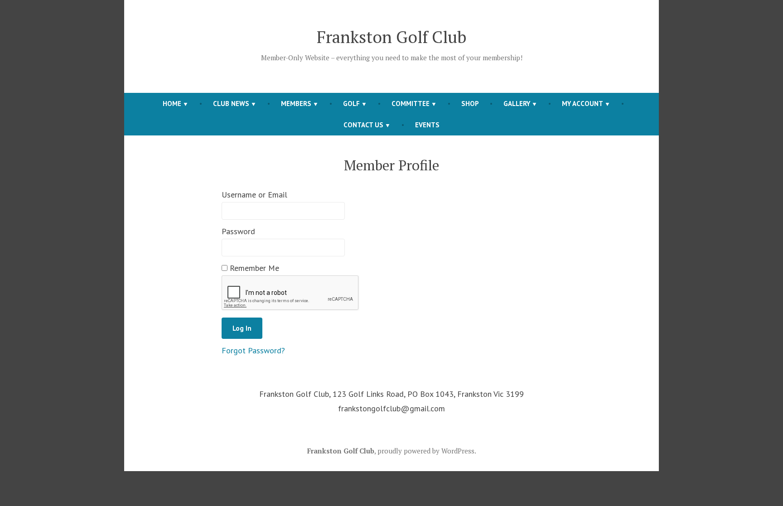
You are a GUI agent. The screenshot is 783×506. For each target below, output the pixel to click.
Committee (411, 103)
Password (238, 231)
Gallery (516, 103)
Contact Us (363, 124)
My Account (582, 103)
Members (296, 103)
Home (172, 103)
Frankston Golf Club (392, 36)
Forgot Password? (253, 350)
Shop (470, 103)
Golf (351, 103)
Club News (231, 103)
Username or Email (254, 194)
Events (427, 124)
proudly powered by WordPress (425, 450)
